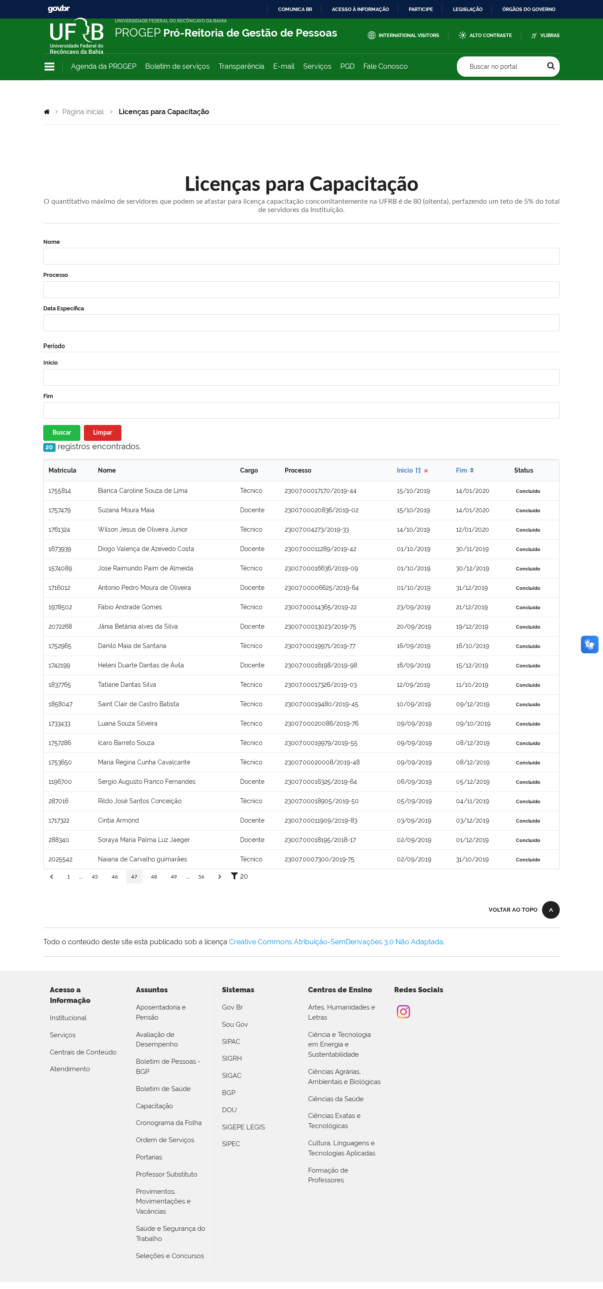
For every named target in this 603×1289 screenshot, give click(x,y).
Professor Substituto (166, 1174)
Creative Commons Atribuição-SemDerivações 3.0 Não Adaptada (336, 942)
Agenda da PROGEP (103, 66)
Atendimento (70, 1069)
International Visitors (409, 35)
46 (115, 876)
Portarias (149, 1157)
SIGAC (231, 1076)
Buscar (62, 433)
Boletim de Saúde (163, 1089)
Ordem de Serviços (165, 1140)
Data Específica (63, 308)
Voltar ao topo (513, 909)
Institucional (68, 1018)
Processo (55, 275)
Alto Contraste (491, 35)
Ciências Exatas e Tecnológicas (334, 1121)
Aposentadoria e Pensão (161, 1012)
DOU (229, 1110)
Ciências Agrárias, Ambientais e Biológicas (344, 1077)
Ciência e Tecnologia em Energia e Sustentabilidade (339, 1045)
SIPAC (231, 1042)
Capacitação (154, 1106)
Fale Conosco (385, 66)
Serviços (317, 66)
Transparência (241, 66)
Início (50, 362)
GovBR (59, 9)
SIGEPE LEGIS (243, 1127)
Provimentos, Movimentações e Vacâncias (163, 1202)
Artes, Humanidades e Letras (341, 1012)
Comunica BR (295, 9)
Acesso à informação (360, 9)
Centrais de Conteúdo (83, 1052)
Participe (421, 9)
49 (174, 876)
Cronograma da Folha (169, 1123)
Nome (51, 241)
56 (201, 876)
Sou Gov (235, 1024)
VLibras (550, 35)
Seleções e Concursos (170, 1256)
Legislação (467, 9)
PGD (347, 66)
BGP (228, 1093)
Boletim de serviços (177, 66)
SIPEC (231, 1144)
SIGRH (232, 1058)
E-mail (283, 66)
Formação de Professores (328, 1175)
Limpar (102, 433)
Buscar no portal (493, 66)
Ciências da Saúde (336, 1099)
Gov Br (232, 1007)
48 (154, 876)
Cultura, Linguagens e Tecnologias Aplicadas (341, 1148)
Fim (48, 396)
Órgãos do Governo (528, 9)
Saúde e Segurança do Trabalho (170, 1234)
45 (95, 876)
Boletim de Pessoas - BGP (168, 1067)
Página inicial (83, 112)
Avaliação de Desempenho (157, 1040)
